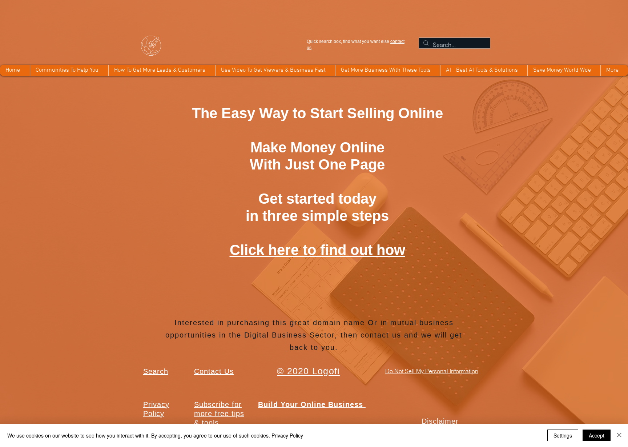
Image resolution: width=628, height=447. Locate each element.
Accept (596, 435)
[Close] (619, 435)
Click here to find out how (317, 250)
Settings (562, 435)
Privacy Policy (287, 435)
